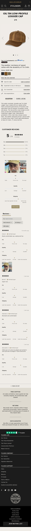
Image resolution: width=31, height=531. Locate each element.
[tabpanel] (15, 296)
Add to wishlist (25, 81)
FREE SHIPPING (15, 391)
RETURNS (15, 405)
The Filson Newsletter (7, 440)
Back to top (16, 386)
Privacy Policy (15, 512)
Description (8, 99)
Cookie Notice (15, 514)
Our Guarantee (5, 458)
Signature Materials (6, 461)
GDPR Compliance (15, 516)
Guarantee (27, 89)
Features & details (21, 99)
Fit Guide (3, 477)
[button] (16, 142)
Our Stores (4, 438)
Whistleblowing (15, 520)
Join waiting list (15, 524)
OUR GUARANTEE (15, 421)
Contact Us (4, 482)
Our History (4, 456)
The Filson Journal (6, 443)
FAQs (2, 469)
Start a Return (5, 479)
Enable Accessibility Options (9, 485)
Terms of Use (15, 510)
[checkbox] (6, 226)
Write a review (15, 206)
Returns (3, 474)
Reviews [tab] (6, 214)
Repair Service (5, 448)
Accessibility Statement (15, 518)
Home (2, 9)
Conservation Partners (7, 446)
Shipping (27, 85)
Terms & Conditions (15, 508)
